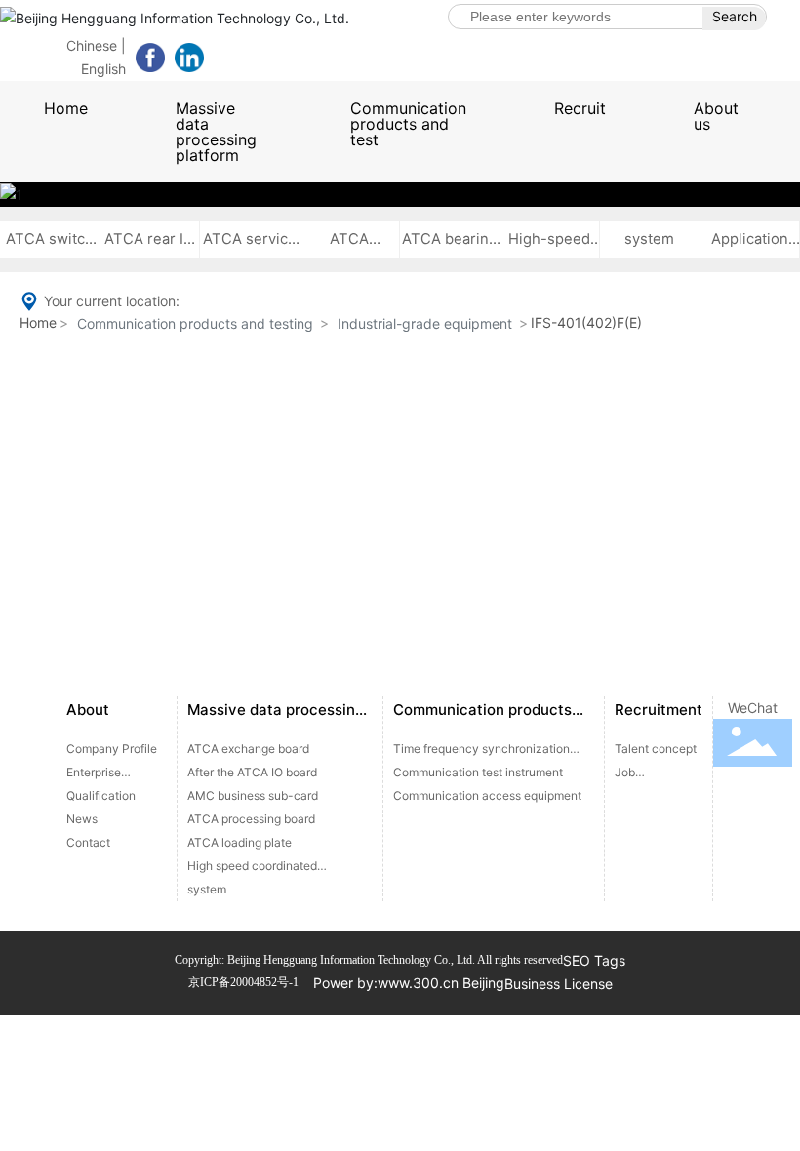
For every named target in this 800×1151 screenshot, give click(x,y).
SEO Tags (594, 960)
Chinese (91, 45)
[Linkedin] (189, 57)
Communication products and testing (195, 323)
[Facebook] (150, 57)
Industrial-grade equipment (425, 323)
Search (734, 16)
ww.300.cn (423, 982)
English (103, 68)
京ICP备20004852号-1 (243, 982)
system (649, 239)
